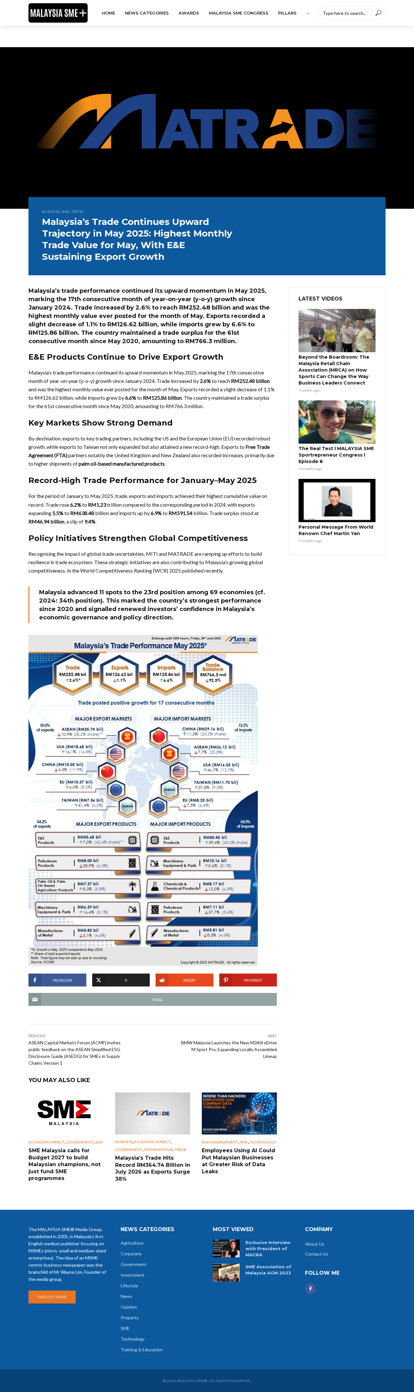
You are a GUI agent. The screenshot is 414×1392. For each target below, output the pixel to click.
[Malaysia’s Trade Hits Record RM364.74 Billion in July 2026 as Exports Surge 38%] (152, 1113)
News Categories (147, 13)
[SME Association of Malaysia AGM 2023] (226, 1272)
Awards (189, 13)
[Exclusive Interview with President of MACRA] (226, 1248)
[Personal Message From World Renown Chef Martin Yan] (337, 500)
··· (307, 13)
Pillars (287, 13)
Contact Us (316, 1254)
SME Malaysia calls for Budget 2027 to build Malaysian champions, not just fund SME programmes (64, 1164)
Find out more (52, 1296)
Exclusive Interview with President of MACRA (267, 1248)
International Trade (165, 1149)
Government (79, 1142)
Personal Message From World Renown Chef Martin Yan (336, 530)
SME (65, 211)
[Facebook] (310, 1288)
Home (108, 13)
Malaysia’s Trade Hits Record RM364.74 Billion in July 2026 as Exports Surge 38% (152, 1168)
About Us (314, 1244)
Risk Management (220, 1142)
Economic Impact (46, 1142)
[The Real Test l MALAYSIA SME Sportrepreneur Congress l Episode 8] (337, 422)
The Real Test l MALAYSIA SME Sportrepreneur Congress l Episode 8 (336, 455)
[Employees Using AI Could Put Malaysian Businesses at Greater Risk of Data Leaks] (239, 1113)
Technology (263, 1142)
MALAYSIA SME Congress (238, 13)
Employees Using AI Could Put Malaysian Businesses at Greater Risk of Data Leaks (238, 1161)
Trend (77, 211)
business (51, 211)
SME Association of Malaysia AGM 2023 (268, 1269)
